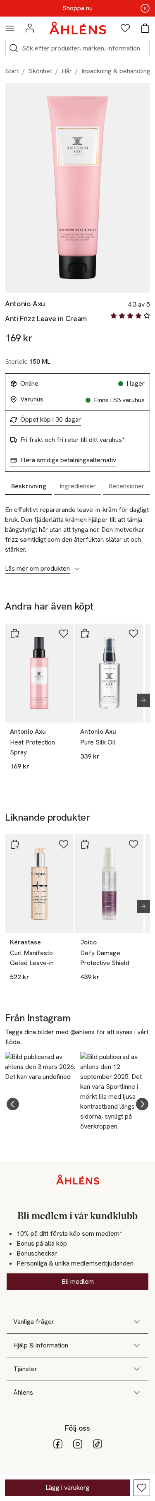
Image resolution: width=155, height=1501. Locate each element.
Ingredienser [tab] (78, 486)
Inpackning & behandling (115, 71)
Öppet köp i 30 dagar (50, 419)
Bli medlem (78, 1281)
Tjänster (25, 1368)
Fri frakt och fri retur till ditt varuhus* (72, 440)
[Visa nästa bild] (140, 700)
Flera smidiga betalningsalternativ (68, 460)
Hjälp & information (40, 1345)
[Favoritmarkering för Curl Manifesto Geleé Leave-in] (64, 844)
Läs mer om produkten (37, 568)
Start (12, 71)
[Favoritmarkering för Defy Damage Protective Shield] (133, 844)
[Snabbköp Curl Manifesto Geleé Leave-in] (15, 844)
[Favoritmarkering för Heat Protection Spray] (64, 634)
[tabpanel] (77, 534)
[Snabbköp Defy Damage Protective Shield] (85, 844)
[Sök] (14, 48)
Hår (67, 71)
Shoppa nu (77, 8)
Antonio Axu (25, 304)
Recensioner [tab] (126, 486)
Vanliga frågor (33, 1321)
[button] (13, 1104)
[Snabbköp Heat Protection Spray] (15, 634)
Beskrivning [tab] (28, 486)
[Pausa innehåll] (145, 8)
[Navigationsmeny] (10, 28)
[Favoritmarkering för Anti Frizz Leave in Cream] (142, 1487)
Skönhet (40, 71)
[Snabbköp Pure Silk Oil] (85, 634)
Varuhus (31, 399)
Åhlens (23, 1392)
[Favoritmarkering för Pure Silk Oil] (133, 634)
